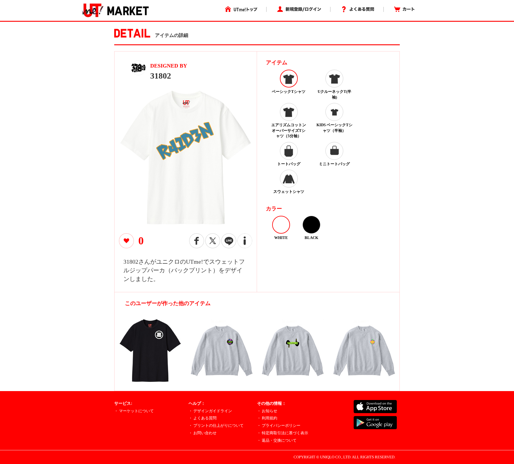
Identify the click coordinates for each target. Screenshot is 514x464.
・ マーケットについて (134, 411)
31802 (160, 75)
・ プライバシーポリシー (278, 425)
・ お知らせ (267, 411)
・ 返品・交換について (277, 440)
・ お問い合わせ (203, 433)
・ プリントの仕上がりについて (216, 425)
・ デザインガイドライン (210, 411)
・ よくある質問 (203, 418)
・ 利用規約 (267, 418)
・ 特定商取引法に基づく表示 (282, 433)
